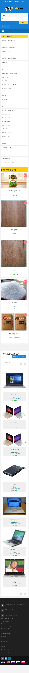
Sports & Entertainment (8, 147)
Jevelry (4, 106)
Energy (4, 69)
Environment (5, 77)
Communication (6, 51)
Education (4, 62)
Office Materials (6, 129)
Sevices (4, 143)
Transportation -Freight (8, 162)
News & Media (6, 125)
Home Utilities (5, 99)
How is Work (6, 631)
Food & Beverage (6, 88)
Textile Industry (6, 151)
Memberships (6, 628)
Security (4, 140)
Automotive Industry (7, 44)
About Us (5, 636)
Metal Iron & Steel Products (9, 117)
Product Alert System (8, 626)
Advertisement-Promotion (8, 40)
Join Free (17, 1)
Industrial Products (7, 103)
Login (23, 1)
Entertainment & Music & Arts (9, 73)
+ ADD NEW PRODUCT (19, 356)
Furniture (4, 92)
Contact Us (5, 644)
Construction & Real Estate (9, 58)
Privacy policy (6, 652)
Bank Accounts (6, 639)
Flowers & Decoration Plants (9, 84)
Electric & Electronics (7, 66)
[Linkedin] (9, 658)
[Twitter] (6, 658)
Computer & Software (7, 55)
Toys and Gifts (6, 158)
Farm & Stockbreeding (7, 81)
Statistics (5, 641)
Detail (12, 175)
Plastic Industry (6, 136)
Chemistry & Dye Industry (8, 47)
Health (4, 95)
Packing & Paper (6, 132)
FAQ (4, 623)
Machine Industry (6, 114)
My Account (9, 1)
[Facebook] (2, 658)
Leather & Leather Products (9, 110)
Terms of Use (6, 649)
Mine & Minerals (6, 121)
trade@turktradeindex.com (11, 615)
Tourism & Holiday (7, 154)
